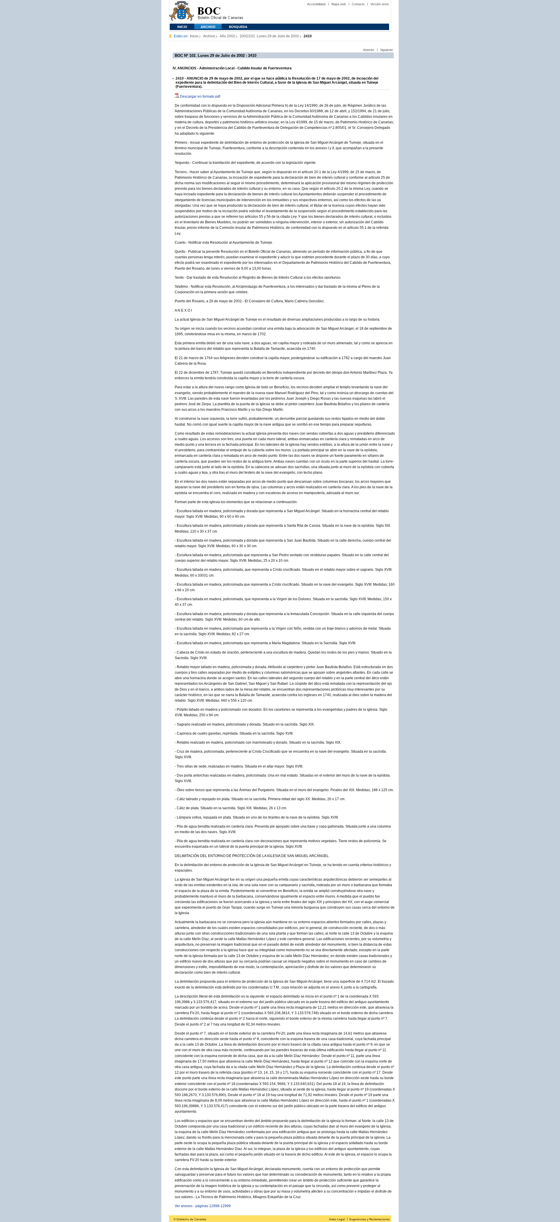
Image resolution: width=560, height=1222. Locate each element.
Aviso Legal (337, 1219)
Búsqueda (238, 27)
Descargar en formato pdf (200, 96)
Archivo (208, 27)
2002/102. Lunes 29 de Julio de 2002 (269, 36)
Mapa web (338, 4)
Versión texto (379, 4)
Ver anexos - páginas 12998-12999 (203, 1206)
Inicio (182, 27)
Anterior (368, 50)
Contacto (358, 4)
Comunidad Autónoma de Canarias (181, 12)
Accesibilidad (316, 4)
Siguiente (386, 50)
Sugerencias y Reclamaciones (369, 1219)
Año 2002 (227, 36)
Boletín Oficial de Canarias (220, 12)
